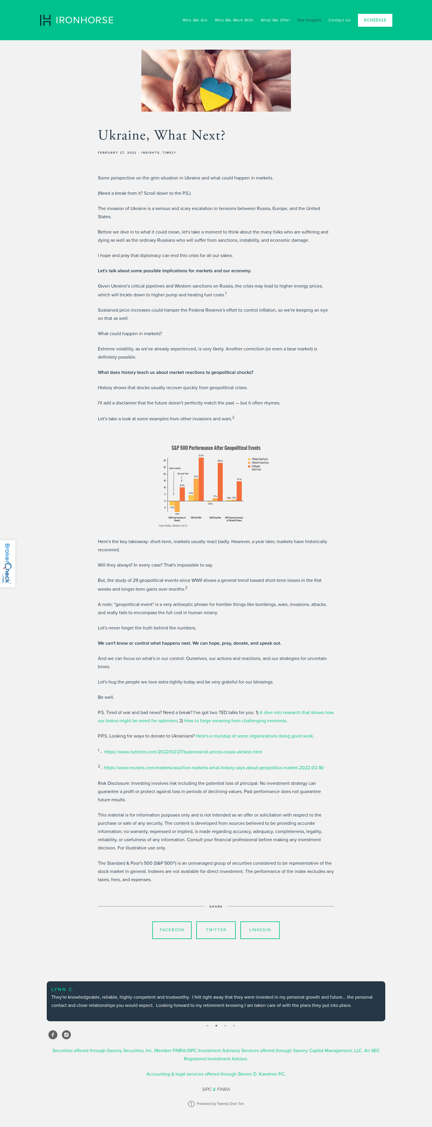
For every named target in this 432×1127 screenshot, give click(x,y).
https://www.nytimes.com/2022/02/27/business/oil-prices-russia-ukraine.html (183, 752)
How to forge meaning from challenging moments (235, 721)
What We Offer (275, 20)
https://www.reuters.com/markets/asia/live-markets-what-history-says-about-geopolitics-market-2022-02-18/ (214, 768)
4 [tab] (234, 1026)
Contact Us (340, 20)
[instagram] (66, 1034)
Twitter (216, 930)
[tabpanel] (216, 1001)
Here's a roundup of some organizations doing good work (254, 736)
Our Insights (309, 20)
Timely (169, 152)
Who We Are (195, 20)
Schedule (375, 20)
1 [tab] (207, 1026)
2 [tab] (216, 1026)
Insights (150, 152)
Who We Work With (234, 20)
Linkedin (260, 930)
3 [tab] (225, 1026)
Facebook (172, 930)
